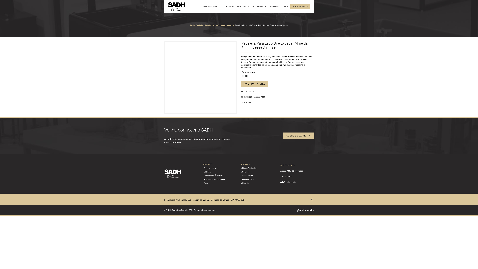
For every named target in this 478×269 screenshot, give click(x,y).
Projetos (274, 7)
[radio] (243, 76)
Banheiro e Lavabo (212, 7)
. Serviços (245, 172)
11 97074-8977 (247, 102)
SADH (168, 210)
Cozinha (230, 7)
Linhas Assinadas (245, 7)
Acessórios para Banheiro (223, 25)
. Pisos (205, 183)
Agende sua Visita (298, 136)
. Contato (245, 183)
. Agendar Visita (247, 179)
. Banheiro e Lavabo (211, 168)
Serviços (261, 7)
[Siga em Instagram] (312, 199)
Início (192, 25)
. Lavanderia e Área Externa (214, 175)
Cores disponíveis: (251, 72)
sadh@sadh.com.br (288, 182)
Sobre (284, 7)
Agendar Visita (300, 7)
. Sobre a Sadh (247, 175)
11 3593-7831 (246, 97)
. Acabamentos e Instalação (214, 179)
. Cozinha (206, 172)
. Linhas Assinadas (249, 168)
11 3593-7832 (259, 97)
